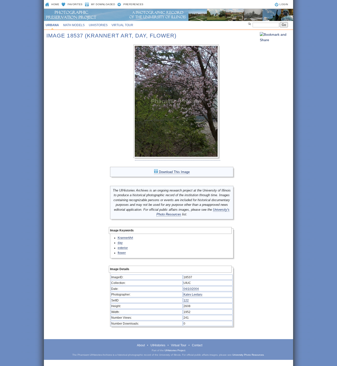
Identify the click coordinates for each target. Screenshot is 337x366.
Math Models (74, 25)
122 (186, 300)
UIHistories (98, 25)
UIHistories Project (175, 350)
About (141, 345)
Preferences (133, 4)
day (120, 242)
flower (122, 252)
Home (55, 4)
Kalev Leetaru (193, 294)
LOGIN (284, 4)
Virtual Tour (122, 25)
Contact (197, 345)
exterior (123, 247)
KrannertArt (125, 237)
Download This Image (174, 172)
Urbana (52, 25)
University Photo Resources (248, 354)
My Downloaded (103, 4)
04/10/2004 (191, 288)
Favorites (75, 4)
